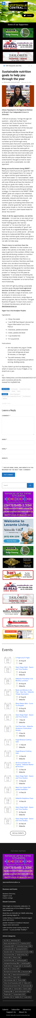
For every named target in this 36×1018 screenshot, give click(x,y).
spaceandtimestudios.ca (11, 882)
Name (4, 439)
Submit (5, 1009)
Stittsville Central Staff (12, 82)
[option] (19, 66)
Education (8, 952)
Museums (26, 971)
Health (13, 391)
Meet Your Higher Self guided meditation (23, 788)
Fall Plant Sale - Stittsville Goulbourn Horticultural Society (24, 728)
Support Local (7, 896)
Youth (27, 997)
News (18, 391)
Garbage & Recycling (11, 963)
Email (4, 449)
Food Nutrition (26, 396)
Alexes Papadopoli (15, 394)
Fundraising (21, 960)
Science (17, 989)
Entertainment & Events (23, 952)
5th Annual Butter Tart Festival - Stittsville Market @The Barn (24, 765)
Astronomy (15, 940)
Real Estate (27, 986)
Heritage (17, 966)
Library (15, 969)
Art (6, 940)
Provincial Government (12, 986)
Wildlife (18, 997)
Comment (6, 415)
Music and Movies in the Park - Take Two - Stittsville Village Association (25, 692)
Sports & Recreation (22, 991)
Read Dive (6, 913)
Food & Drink (6, 391)
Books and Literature (11, 943)
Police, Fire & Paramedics (12, 983)
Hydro (7, 969)
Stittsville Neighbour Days (24, 798)
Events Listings (8, 898)
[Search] (30, 485)
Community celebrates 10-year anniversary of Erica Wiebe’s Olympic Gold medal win (17, 908)
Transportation (19, 994)
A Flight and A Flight (22, 658)
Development (21, 949)
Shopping (8, 991)
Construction (8, 949)
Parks (16, 977)
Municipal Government (12, 971)
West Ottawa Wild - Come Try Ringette (24, 704)
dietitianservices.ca (9, 306)
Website (5, 458)
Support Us (11, 1012)
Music (7, 974)
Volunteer (8, 997)
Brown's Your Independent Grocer (12, 396)
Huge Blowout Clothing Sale (23, 741)
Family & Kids (22, 955)
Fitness (16, 957)
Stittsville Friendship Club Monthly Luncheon (24, 679)
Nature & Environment (20, 974)
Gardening (25, 963)
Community (14, 389)
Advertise (27, 1009)
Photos (21, 980)
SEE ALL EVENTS (18, 833)
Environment (9, 955)
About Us (23, 1012)
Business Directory (9, 894)
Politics (27, 983)
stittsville (5, 398)
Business (25, 943)
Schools (7, 989)
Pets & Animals (9, 980)
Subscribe (16, 1009)
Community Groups (25, 389)
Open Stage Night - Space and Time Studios (24, 668)
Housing (27, 966)
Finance (7, 957)
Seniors (27, 989)
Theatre (7, 994)
